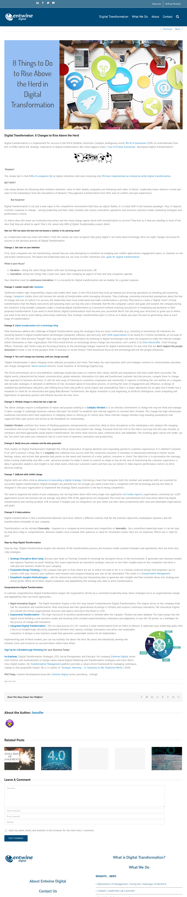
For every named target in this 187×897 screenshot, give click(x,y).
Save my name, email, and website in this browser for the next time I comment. (51, 830)
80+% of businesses (136, 143)
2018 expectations (117, 335)
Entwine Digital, (119, 656)
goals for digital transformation (122, 256)
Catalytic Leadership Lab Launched (116, 890)
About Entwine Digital (48, 881)
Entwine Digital (60, 674)
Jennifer (38, 712)
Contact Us (48, 891)
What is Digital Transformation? (139, 857)
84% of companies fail (41, 176)
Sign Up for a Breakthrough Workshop (24, 649)
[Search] (177, 16)
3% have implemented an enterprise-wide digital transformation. (136, 176)
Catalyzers (18, 296)
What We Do (139, 867)
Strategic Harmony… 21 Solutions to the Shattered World (92, 667)
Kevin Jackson (39, 366)
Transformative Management (46, 664)
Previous (167, 29)
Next (177, 29)
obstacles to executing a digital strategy (59, 480)
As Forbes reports (132, 494)
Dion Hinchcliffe (151, 342)
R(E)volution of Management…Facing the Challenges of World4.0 (133, 884)
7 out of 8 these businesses (122, 146)
